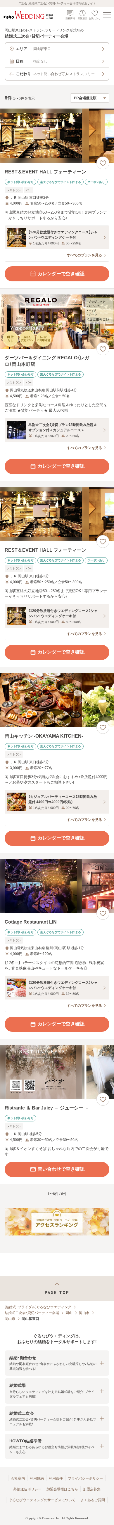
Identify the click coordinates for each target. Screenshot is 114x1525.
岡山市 (84, 1313)
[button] (57, 1363)
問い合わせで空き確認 (61, 1169)
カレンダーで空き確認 (61, 273)
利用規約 (37, 1478)
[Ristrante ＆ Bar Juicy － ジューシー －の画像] (57, 1072)
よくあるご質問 (92, 1500)
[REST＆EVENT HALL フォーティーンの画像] (57, 136)
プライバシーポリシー (85, 1478)
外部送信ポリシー (27, 1489)
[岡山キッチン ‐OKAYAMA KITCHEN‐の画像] (57, 700)
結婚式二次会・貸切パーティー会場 (32, 1313)
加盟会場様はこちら (62, 1489)
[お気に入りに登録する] (102, 163)
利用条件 (56, 1478)
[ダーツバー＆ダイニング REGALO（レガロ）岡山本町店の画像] (57, 321)
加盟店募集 (92, 1489)
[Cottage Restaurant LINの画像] (57, 886)
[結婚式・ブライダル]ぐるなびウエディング (38, 1307)
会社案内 (18, 1478)
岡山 (68, 1313)
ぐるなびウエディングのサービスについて (42, 1500)
